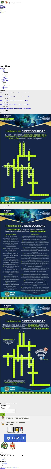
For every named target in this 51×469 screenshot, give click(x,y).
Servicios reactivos (6, 84)
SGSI (4, 86)
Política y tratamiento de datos (13, 467)
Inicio (3, 69)
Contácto (3, 88)
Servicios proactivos (6, 85)
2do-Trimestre (6, 74)
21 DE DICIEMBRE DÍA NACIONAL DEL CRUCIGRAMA (11, 205)
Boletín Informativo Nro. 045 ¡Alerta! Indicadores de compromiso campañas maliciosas (15, 104)
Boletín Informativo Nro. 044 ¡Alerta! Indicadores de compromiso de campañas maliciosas (15, 108)
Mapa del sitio (2, 468)
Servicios (3, 81)
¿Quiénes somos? (5, 87)
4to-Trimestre (6, 76)
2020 (4, 71)
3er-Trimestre (6, 75)
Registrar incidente (5, 80)
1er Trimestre (6, 72)
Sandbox (4, 82)
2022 (4, 77)
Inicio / (1, 68)
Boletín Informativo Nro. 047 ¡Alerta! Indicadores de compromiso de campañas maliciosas (15, 96)
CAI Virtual (4, 459)
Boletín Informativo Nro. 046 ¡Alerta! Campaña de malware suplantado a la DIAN (14, 100)
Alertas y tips (4, 79)
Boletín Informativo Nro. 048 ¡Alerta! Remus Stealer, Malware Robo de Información (14, 92)
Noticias (3, 70)
